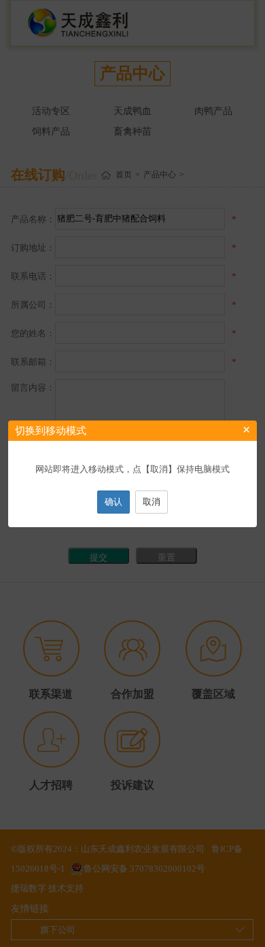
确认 (113, 502)
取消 (151, 502)
